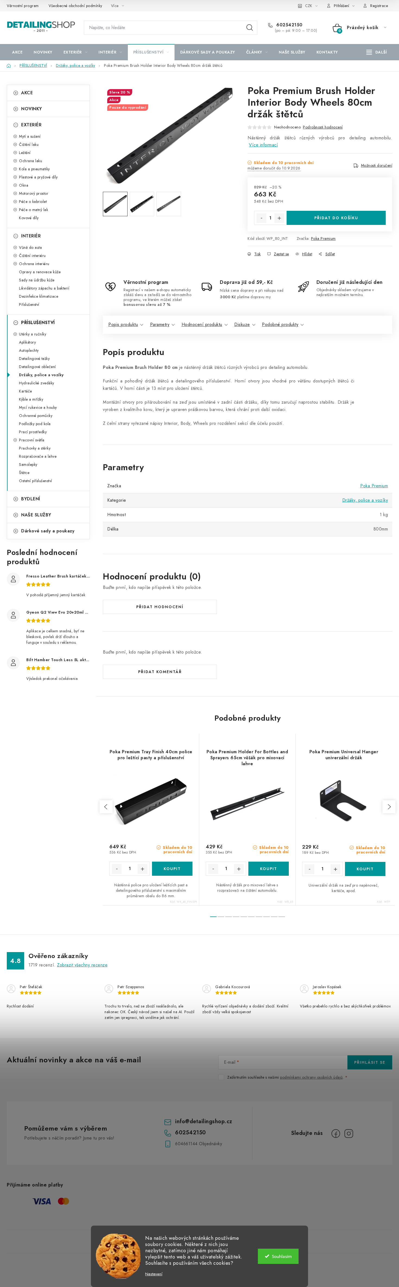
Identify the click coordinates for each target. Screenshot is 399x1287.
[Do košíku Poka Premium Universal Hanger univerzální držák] (365, 869)
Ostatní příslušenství (35, 481)
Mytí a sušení (30, 136)
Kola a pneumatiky (34, 169)
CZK (308, 5)
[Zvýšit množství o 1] (279, 218)
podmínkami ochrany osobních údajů (311, 1077)
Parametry (160, 324)
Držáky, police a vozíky (41, 375)
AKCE (27, 93)
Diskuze (242, 324)
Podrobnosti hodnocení (323, 127)
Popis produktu (123, 324)
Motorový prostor (33, 193)
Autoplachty (29, 350)
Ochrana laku (30, 161)
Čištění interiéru (32, 255)
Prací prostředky (33, 432)
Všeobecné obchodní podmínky (75, 5)
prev (106, 806)
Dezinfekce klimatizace (38, 296)
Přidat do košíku (336, 218)
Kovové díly (29, 218)
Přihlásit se (369, 1062)
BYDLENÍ (30, 499)
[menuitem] (17, 52)
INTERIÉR (31, 236)
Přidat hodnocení (159, 607)
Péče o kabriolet (33, 201)
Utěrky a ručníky (32, 334)
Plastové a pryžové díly (38, 177)
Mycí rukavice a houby (38, 407)
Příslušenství (29, 304)
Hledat (249, 28)
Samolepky (28, 464)
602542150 (289, 25)
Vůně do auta (30, 247)
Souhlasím (282, 1256)
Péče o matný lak (33, 209)
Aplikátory (27, 342)
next (388, 806)
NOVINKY (31, 109)
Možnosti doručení (376, 165)
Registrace (379, 5)
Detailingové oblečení (37, 366)
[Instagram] (348, 1133)
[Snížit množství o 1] (261, 218)
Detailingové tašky (34, 358)
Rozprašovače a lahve (37, 456)
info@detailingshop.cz (203, 1121)
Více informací (263, 145)
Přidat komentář (160, 671)
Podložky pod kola (35, 423)
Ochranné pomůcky (35, 415)
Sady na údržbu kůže (37, 280)
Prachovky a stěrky (34, 448)
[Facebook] (335, 1133)
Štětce (24, 472)
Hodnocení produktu (202, 324)
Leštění (25, 152)
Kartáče (25, 391)
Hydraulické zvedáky (36, 383)
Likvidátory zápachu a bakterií (44, 288)
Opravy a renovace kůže (40, 272)
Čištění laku (29, 144)
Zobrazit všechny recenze (82, 965)
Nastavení (153, 1274)
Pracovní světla (32, 440)
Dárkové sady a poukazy (47, 531)
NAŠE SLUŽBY (36, 515)
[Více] (376, 52)
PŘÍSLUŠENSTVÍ (38, 322)
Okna (23, 185)
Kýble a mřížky (31, 399)
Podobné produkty (280, 324)
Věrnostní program (23, 5)
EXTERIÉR (31, 125)
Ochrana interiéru (34, 263)
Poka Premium (323, 238)
